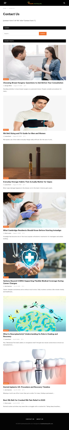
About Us (39, 419)
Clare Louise (8, 233)
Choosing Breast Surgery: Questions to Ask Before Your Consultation (33, 83)
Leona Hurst (8, 136)
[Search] (64, 3)
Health (6, 79)
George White (8, 85)
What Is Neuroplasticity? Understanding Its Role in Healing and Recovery (30, 335)
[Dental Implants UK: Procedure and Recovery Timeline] (34, 366)
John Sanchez (8, 286)
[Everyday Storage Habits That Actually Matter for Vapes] (34, 161)
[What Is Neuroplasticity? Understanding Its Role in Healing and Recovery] (34, 313)
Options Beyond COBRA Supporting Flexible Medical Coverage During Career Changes (33, 282)
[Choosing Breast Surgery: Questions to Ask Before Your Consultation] (34, 62)
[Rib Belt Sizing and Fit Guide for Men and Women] (34, 113)
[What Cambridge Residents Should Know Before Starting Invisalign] (34, 210)
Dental (6, 226)
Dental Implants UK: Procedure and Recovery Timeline (26, 387)
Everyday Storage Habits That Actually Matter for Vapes (27, 182)
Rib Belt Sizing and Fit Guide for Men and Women (24, 133)
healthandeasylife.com (47, 423)
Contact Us (30, 419)
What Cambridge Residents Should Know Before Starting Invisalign (32, 230)
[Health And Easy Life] (34, 3)
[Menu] (5, 3)
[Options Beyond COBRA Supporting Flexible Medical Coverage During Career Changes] (34, 260)
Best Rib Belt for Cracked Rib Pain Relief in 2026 (24, 400)
